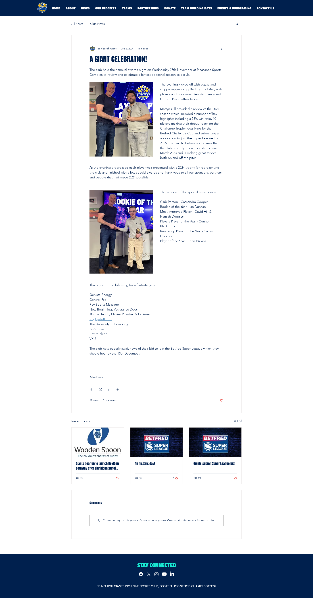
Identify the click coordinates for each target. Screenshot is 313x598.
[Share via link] (118, 389)
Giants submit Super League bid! (214, 463)
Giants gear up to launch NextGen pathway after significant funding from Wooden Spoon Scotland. (97, 466)
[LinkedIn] (172, 574)
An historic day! (145, 463)
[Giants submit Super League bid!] (215, 442)
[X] (148, 574)
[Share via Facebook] (91, 389)
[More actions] (221, 48)
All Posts (77, 24)
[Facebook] (141, 574)
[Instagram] (156, 574)
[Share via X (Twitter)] (100, 389)
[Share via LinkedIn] (109, 389)
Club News (97, 24)
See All (238, 420)
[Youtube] (164, 574)
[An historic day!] (156, 442)
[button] (237, 23)
